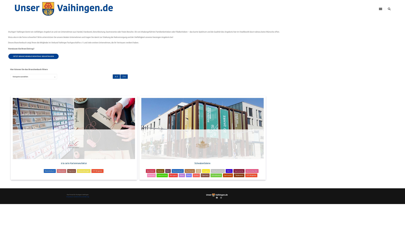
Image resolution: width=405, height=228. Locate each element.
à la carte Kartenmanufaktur (74, 163)
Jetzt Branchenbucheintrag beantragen (33, 56)
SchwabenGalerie (202, 163)
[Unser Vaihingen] (63, 9)
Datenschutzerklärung (82, 196)
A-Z (116, 76)
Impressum (70, 196)
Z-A (124, 76)
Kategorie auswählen (34, 77)
